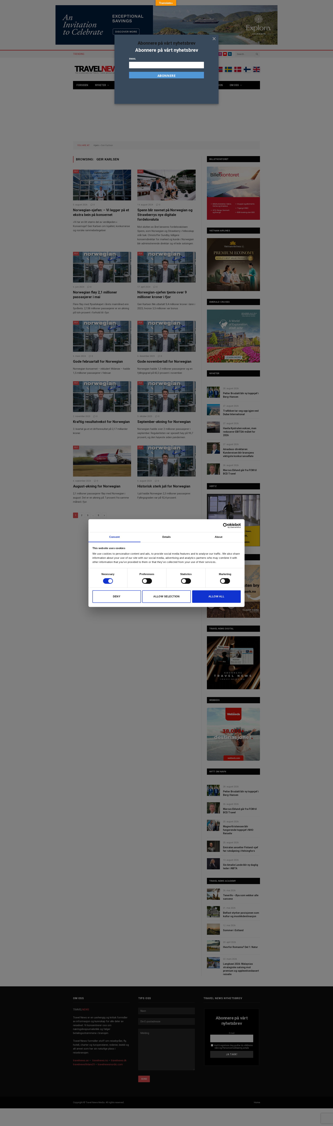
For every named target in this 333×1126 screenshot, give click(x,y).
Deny (117, 596)
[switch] (147, 581)
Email (132, 58)
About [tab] (218, 536)
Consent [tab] (114, 536)
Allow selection (166, 596)
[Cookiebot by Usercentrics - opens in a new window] (225, 525)
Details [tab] (166, 536)
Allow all (216, 596)
